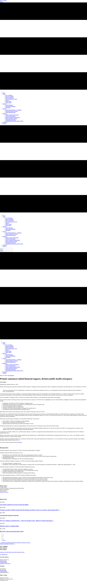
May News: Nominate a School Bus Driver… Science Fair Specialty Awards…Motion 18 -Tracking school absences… (27, 520)
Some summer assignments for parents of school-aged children (14, 504)
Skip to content (3, 0)
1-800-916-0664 (3, 562)
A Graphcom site (3, 554)
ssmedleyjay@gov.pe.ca (5, 563)
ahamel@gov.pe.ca (4, 492)
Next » (4, 540)
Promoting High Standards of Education (9, 515)
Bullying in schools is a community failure (9, 526)
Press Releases (11, 375)
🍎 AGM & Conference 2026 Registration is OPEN (12, 531)
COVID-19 (19, 442)
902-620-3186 (3, 561)
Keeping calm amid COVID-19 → (7, 543)
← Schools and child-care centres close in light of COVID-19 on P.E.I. (15, 542)
